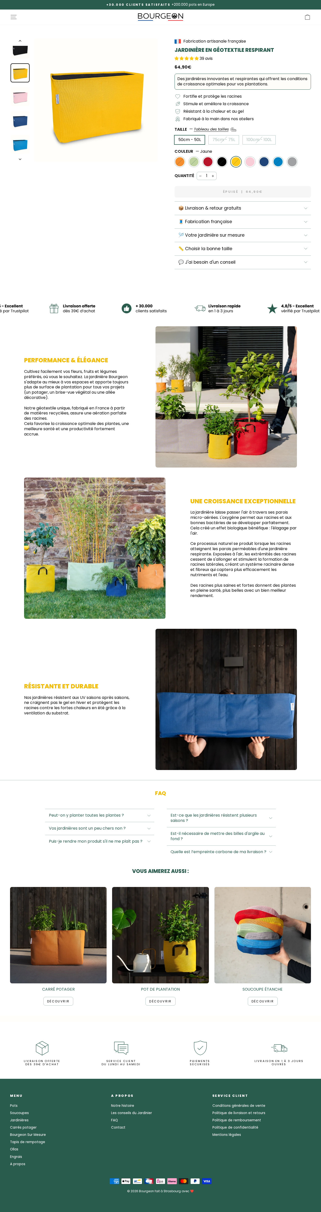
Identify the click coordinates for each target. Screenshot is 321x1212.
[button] (187, 58)
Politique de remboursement (236, 1120)
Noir (222, 162)
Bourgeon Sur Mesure (28, 1134)
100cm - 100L (259, 139)
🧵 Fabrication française (205, 222)
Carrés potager (23, 1127)
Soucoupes (19, 1113)
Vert (194, 162)
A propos (17, 1164)
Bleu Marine (264, 162)
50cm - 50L (189, 139)
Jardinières (19, 1120)
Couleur (193, 151)
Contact (118, 1127)
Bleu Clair (278, 162)
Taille (202, 129)
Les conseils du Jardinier (131, 1113)
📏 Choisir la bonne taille (205, 249)
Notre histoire (122, 1105)
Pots (14, 1105)
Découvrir (58, 1001)
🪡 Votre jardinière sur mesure (211, 235)
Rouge (208, 162)
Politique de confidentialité (235, 1127)
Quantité (184, 176)
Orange (180, 162)
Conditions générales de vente (238, 1105)
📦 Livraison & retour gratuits (209, 208)
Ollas (14, 1149)
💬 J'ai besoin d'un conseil (206, 262)
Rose (250, 162)
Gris (292, 162)
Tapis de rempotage (27, 1142)
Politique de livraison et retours (238, 1113)
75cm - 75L (223, 139)
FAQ (114, 1120)
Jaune (236, 162)
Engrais (16, 1156)
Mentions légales (226, 1134)
